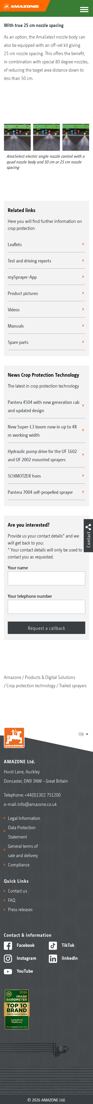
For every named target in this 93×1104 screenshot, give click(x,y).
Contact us (17, 890)
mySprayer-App (22, 276)
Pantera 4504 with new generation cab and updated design (43, 405)
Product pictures (23, 293)
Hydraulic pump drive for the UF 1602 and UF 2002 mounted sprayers (42, 455)
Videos (14, 309)
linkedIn (69, 957)
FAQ (11, 899)
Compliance (18, 864)
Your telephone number (30, 595)
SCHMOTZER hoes (24, 475)
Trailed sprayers (73, 685)
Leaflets (15, 244)
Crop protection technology (31, 685)
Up (81, 733)
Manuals (16, 325)
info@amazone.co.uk (37, 803)
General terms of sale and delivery (23, 850)
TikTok (67, 944)
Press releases (20, 909)
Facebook (25, 944)
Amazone (12, 677)
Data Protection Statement (22, 832)
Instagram (26, 957)
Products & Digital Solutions (50, 677)
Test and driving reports (29, 260)
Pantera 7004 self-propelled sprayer (40, 491)
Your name (18, 567)
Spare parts (18, 341)
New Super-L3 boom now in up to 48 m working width (42, 430)
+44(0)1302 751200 (43, 794)
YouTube (24, 970)
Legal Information (24, 817)
